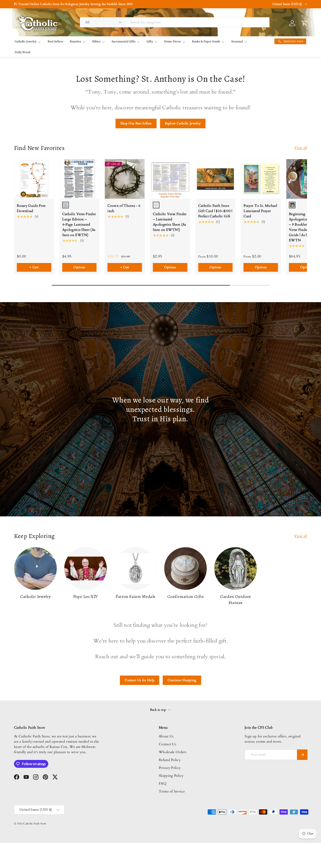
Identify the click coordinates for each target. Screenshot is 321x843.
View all (300, 147)
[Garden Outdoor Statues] (235, 568)
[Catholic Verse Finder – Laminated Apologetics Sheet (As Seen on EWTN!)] (170, 179)
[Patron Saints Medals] (135, 568)
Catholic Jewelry (25, 41)
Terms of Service (172, 791)
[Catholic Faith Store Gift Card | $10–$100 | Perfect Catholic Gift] (215, 179)
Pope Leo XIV (85, 596)
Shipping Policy (171, 775)
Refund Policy (170, 760)
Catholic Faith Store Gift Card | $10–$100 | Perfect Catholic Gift (215, 211)
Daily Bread (22, 52)
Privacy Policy (170, 767)
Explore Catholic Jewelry (183, 123)
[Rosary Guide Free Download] (34, 179)
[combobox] (175, 22)
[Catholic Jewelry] (35, 568)
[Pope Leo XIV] (85, 568)
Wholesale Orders (172, 752)
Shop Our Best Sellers (136, 123)
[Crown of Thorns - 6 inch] (125, 179)
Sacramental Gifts (123, 41)
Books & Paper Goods (206, 41)
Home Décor (172, 41)
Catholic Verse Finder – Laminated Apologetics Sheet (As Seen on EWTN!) (170, 222)
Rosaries (75, 41)
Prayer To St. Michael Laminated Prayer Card (260, 211)
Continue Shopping (181, 680)
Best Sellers (55, 41)
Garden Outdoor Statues (235, 600)
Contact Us (167, 744)
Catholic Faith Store (34, 823)
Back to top (158, 710)
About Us (166, 736)
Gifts (150, 41)
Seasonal (237, 41)
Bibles (96, 41)
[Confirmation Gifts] (185, 568)
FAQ (162, 783)
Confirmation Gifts (185, 596)
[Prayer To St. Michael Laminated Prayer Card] (261, 179)
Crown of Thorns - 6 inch (123, 208)
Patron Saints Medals (135, 596)
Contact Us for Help (139, 680)
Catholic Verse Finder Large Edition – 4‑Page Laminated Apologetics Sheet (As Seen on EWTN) (79, 224)
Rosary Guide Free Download (31, 208)
